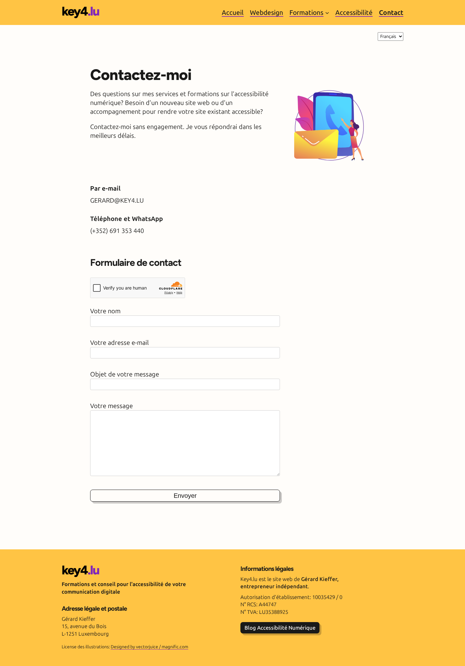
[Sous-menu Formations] (327, 12)
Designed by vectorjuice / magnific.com (149, 647)
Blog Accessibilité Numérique (280, 628)
